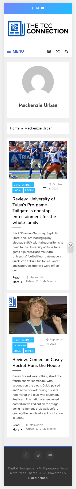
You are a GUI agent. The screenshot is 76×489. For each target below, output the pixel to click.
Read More (16, 280)
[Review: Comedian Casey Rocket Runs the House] (38, 315)
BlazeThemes (37, 478)
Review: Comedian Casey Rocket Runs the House (37, 362)
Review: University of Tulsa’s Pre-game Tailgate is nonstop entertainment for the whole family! (34, 210)
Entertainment (23, 185)
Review (29, 190)
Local (17, 190)
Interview (20, 345)
